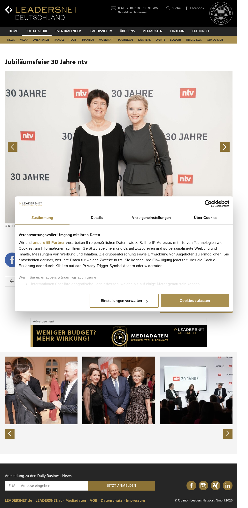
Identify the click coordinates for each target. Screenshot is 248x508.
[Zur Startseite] (41, 13)
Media (24, 39)
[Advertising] (119, 336)
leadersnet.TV (100, 31)
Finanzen (87, 39)
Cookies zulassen (195, 301)
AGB (93, 500)
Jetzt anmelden (121, 485)
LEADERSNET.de (18, 500)
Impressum (135, 500)
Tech (72, 39)
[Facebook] (191, 486)
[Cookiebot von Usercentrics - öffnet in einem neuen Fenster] (208, 203)
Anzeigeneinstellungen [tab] (151, 218)
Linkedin (177, 31)
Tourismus (125, 39)
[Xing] (215, 486)
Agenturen (41, 39)
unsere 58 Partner (49, 242)
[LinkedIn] (227, 486)
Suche (176, 8)
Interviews (194, 39)
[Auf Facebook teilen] (12, 260)
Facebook (197, 8)
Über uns (127, 31)
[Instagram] (203, 486)
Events (160, 39)
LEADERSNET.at (49, 500)
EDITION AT (200, 31)
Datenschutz (111, 500)
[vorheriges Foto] (62, 147)
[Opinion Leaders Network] (220, 13)
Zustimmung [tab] (42, 218)
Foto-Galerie (37, 31)
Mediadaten (152, 31)
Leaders (175, 39)
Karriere (144, 39)
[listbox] (118, 403)
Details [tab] (97, 218)
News (11, 39)
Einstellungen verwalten (121, 301)
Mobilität (106, 39)
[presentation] (10, 434)
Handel (59, 39)
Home (13, 31)
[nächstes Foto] (175, 147)
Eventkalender (68, 31)
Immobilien (215, 39)
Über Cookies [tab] (205, 218)
